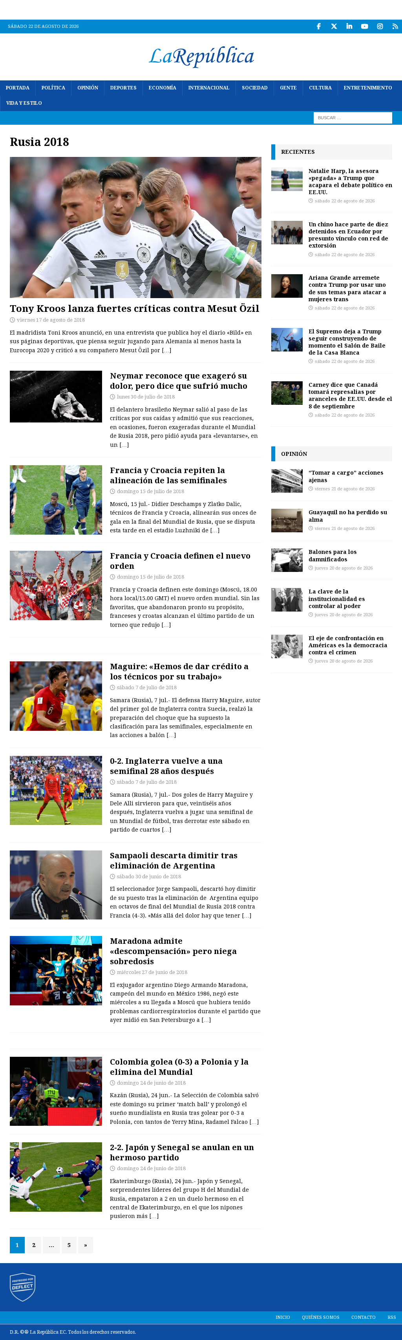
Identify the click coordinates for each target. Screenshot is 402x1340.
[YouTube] (364, 26)
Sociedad (255, 88)
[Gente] (56, 396)
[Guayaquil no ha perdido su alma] (287, 520)
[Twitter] (334, 26)
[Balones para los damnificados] (287, 560)
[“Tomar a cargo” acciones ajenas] (287, 481)
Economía (162, 88)
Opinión (87, 88)
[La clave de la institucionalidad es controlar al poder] (287, 600)
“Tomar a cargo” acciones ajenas (346, 476)
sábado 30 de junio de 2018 (149, 876)
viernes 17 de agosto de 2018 (51, 320)
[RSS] (395, 26)
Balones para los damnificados (333, 555)
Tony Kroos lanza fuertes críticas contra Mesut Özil (134, 308)
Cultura (320, 88)
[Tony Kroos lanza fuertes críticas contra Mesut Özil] (135, 227)
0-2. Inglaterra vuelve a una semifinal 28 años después (166, 766)
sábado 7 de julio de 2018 (147, 687)
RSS (391, 1317)
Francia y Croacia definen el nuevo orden (180, 560)
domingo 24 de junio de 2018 (151, 1083)
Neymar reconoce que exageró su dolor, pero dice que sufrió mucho (178, 380)
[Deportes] (56, 500)
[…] (166, 350)
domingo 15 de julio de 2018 (150, 491)
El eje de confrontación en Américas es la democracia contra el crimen (348, 645)
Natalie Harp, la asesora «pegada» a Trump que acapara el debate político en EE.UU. (350, 181)
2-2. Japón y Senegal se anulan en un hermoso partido (182, 1152)
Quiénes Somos (321, 1317)
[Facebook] (318, 26)
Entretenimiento (368, 88)
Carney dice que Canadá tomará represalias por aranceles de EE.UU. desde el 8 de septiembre (350, 395)
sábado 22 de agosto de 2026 (345, 201)
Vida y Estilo (24, 103)
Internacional (209, 88)
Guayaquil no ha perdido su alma (348, 515)
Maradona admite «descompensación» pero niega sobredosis (173, 951)
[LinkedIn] (349, 26)
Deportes (123, 88)
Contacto (363, 1317)
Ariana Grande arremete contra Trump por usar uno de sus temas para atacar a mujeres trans (347, 288)
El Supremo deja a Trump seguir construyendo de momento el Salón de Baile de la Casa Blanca (347, 342)
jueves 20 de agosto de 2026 (344, 568)
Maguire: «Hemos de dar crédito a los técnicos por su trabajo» (179, 671)
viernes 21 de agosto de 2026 (345, 489)
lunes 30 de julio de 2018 (146, 397)
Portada (17, 88)
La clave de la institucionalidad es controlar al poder (337, 598)
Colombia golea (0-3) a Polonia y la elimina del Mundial (179, 1066)
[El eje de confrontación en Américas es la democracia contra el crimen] (287, 646)
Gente (288, 88)
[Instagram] (380, 26)
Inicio (283, 1317)
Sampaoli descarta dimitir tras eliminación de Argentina (174, 860)
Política (53, 88)
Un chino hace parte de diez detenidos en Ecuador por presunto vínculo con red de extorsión (348, 234)
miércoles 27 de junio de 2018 (152, 972)
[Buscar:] (353, 118)
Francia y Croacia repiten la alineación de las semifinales (168, 475)
